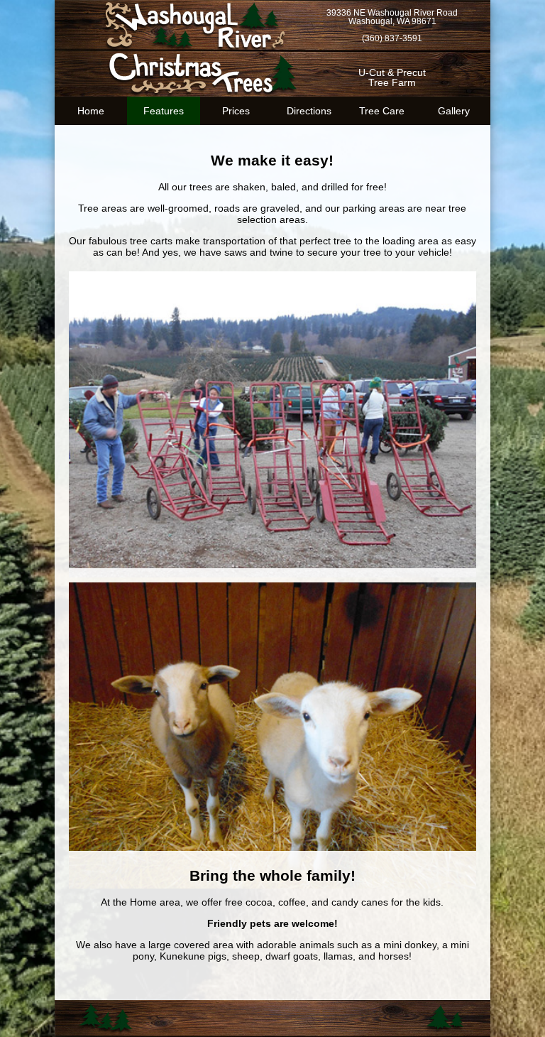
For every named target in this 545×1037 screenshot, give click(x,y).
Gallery (454, 110)
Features (163, 110)
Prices (236, 110)
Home (90, 110)
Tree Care (381, 110)
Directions (309, 110)
